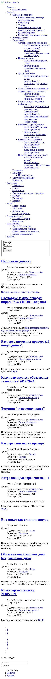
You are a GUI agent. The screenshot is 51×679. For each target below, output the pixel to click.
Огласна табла (36, 272)
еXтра (32, 530)
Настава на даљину (16, 261)
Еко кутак (23, 533)
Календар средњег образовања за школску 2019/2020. (24, 379)
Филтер (8, 251)
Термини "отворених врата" (23, 408)
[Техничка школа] (10, 2)
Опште (32, 454)
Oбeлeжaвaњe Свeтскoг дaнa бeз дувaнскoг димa (23, 556)
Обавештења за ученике (30, 359)
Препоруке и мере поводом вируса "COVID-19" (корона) (23, 300)
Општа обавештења (28, 274)
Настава (22, 457)
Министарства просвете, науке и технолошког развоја (25, 329)
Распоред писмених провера (22, 443)
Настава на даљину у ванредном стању (20, 292)
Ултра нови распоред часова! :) (25, 478)
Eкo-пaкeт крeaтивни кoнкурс (24, 519)
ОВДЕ (14, 371)
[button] (11, 7)
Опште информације (29, 397)
